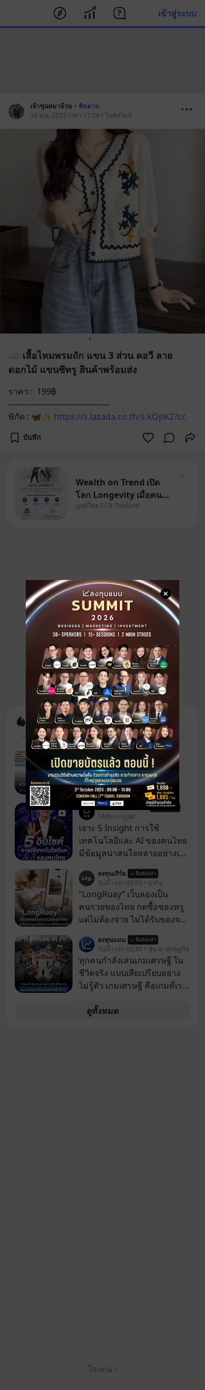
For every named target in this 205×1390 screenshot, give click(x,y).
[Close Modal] (165, 593)
